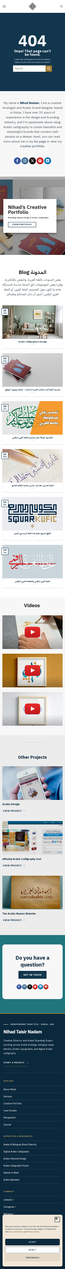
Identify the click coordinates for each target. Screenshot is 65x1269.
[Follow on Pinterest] (40, 160)
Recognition (9, 1117)
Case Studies (10, 1110)
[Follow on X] (32, 160)
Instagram (8, 1207)
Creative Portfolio (12, 1103)
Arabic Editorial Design (14, 1158)
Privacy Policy (33, 1231)
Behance (7, 1214)
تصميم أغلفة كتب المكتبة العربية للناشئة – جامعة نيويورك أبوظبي (32, 389)
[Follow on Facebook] (17, 160)
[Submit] (49, 68)
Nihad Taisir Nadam (22, 1032)
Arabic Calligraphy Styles (16, 1165)
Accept (32, 1242)
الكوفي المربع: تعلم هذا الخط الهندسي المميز (32, 533)
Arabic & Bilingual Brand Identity (20, 1144)
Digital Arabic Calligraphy (16, 1151)
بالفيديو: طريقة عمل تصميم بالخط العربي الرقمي (32, 437)
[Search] (61, 6)
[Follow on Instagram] (24, 160)
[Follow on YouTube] (45, 986)
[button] (57, 1219)
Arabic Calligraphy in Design (32, 342)
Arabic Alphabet (11, 1179)
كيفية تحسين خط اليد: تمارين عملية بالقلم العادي (32, 485)
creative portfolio (32, 146)
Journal (7, 1124)
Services (7, 1096)
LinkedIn (7, 1200)
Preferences (32, 1257)
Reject (32, 1249)
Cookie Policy (18, 1231)
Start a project (16, 1062)
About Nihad (9, 1089)
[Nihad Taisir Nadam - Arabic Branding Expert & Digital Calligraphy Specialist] (32, 6)
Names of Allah (11, 1172)
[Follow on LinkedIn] (47, 160)
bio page (40, 141)
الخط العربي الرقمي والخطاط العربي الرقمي (32, 581)
